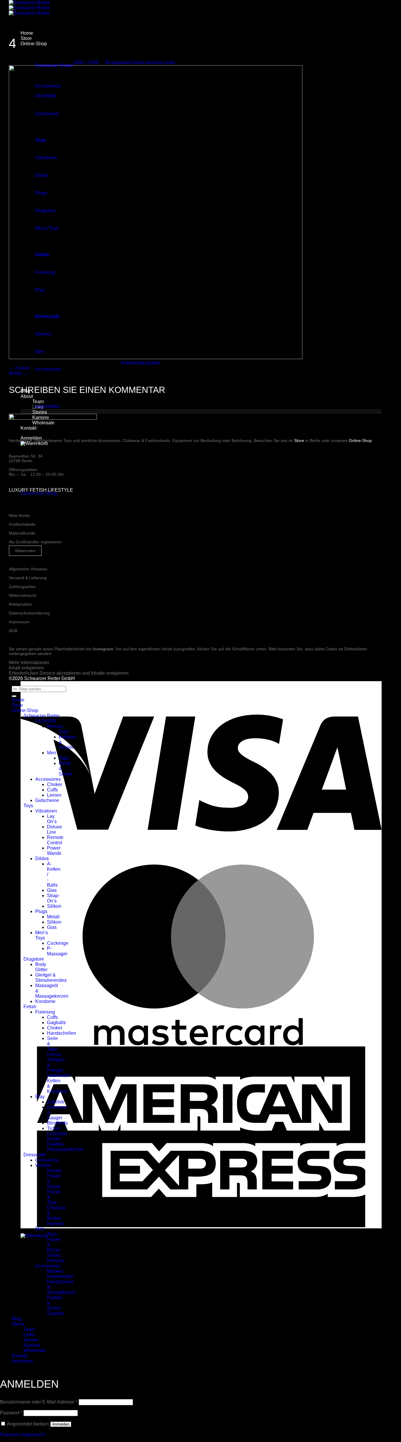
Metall (53, 916)
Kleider (54, 1170)
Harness (56, 1223)
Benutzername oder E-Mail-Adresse (38, 1401)
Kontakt (28, 428)
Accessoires (48, 369)
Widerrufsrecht (22, 595)
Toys (28, 805)
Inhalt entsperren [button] (26, 667)
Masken (55, 1271)
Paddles (55, 1144)
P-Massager (57, 951)
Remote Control (55, 840)
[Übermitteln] (14, 696)
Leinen (54, 795)
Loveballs (57, 1133)
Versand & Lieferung (28, 577)
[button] (34, 443)
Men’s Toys (41, 935)
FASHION (45, 721)
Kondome (45, 1001)
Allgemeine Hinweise (28, 569)
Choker (54, 784)
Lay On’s (52, 819)
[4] (155, 357)
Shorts (53, 1255)
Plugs (41, 911)
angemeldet (47, 406)
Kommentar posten (140, 362)
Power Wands (54, 850)
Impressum (19, 621)
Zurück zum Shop (39, 493)
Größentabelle (22, 524)
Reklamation (20, 604)
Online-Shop (34, 43)
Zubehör (56, 1101)
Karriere (31, 1345)
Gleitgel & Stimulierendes (51, 977)
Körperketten (60, 1276)
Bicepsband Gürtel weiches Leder (140, 62)
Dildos (42, 858)
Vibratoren (46, 810)
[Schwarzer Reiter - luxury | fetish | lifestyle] (29, 8)
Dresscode (34, 1154)
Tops (64, 731)
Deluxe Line (54, 829)
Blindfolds (57, 1123)
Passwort (11, 1412)
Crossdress (47, 1160)
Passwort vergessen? (22, 1434)
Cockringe (57, 943)
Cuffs (52, 789)
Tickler (54, 1128)
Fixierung (45, 1011)
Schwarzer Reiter (41, 715)
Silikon (54, 906)
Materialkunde (22, 533)
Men (51, 752)
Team (38, 401)
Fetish (29, 1006)
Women (55, 726)
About (27, 396)
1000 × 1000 (86, 62)
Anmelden (60, 1424)
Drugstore (33, 959)
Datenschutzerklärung (29, 613)
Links (29, 1334)
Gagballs (56, 1022)
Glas (52, 890)
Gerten (54, 1138)
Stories (39, 412)
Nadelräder (58, 1075)
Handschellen (61, 1033)
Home (27, 33)
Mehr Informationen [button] (29, 662)
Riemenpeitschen (65, 1149)
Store (26, 38)
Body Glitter (41, 967)
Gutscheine (47, 800)
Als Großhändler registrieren (35, 542)
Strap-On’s (53, 898)
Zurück (19, 368)
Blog (16, 1318)
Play (40, 1096)
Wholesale (34, 1350)
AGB (13, 630)
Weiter (18, 373)
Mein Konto (19, 515)
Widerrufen (25, 550)
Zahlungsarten (22, 586)
